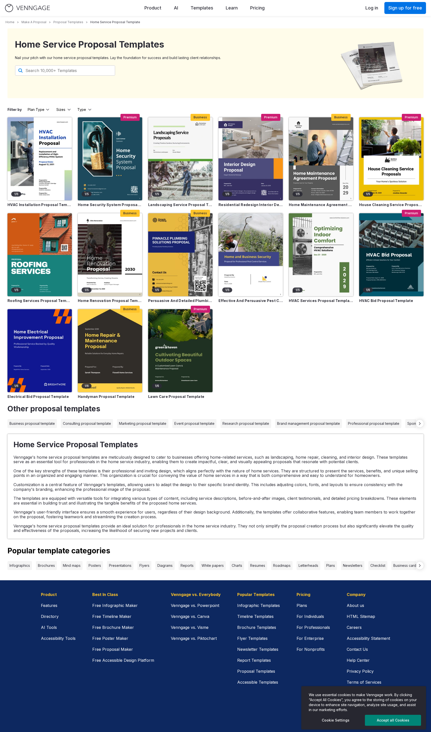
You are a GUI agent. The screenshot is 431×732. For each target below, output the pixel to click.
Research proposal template (245, 423)
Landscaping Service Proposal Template (180, 205)
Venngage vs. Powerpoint (195, 605)
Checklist (377, 565)
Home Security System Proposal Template (110, 205)
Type (81, 109)
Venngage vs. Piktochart (194, 638)
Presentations (120, 565)
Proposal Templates (68, 22)
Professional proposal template (373, 423)
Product (152, 7)
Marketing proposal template (142, 423)
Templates (202, 7)
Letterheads (308, 565)
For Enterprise (310, 638)
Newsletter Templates (257, 649)
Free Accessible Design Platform (123, 660)
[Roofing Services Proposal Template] (39, 254)
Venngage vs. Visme (190, 627)
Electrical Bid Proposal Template (38, 396)
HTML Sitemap (361, 616)
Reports (187, 565)
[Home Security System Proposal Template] (110, 158)
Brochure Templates (256, 627)
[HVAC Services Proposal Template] (321, 254)
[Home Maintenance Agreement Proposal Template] (321, 158)
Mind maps (72, 565)
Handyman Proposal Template (106, 396)
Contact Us (357, 649)
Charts (237, 565)
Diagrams (165, 565)
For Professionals (313, 627)
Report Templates (254, 660)
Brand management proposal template (308, 423)
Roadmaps (282, 565)
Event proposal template (194, 423)
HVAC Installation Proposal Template (39, 205)
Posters (95, 565)
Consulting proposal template (87, 423)
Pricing (257, 7)
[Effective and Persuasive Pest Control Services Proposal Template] (250, 254)
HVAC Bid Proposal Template (386, 300)
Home (9, 22)
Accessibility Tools (58, 638)
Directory (50, 616)
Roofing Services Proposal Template (39, 300)
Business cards (405, 565)
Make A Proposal (33, 22)
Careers (354, 627)
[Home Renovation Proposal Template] (110, 254)
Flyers (144, 565)
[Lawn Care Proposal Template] (180, 350)
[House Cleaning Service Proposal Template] (391, 158)
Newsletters (352, 565)
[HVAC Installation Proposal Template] (39, 158)
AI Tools (49, 627)
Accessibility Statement (368, 638)
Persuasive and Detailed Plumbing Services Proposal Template (180, 300)
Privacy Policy (360, 671)
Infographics (19, 565)
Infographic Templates (258, 605)
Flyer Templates (252, 638)
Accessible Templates (257, 682)
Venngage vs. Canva (190, 616)
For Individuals (310, 616)
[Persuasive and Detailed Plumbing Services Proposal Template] (180, 254)
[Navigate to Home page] (27, 8)
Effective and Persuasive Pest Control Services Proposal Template (250, 300)
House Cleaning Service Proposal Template (391, 205)
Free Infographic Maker (115, 605)
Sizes (60, 109)
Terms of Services (364, 682)
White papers (213, 565)
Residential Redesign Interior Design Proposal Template (250, 205)
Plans (330, 565)
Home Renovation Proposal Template (110, 300)
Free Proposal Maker (112, 649)
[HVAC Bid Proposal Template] (391, 254)
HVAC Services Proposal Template (321, 300)
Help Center (358, 660)
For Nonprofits (311, 649)
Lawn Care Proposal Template (176, 396)
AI (176, 7)
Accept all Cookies (393, 720)
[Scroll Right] (420, 423)
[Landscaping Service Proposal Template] (180, 158)
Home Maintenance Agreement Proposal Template (321, 205)
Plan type (36, 109)
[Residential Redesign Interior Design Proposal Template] (250, 158)
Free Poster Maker (110, 638)
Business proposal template (32, 423)
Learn (232, 7)
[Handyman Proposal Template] (110, 350)
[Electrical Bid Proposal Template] (39, 350)
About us (355, 605)
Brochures (46, 565)
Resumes (257, 565)
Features (49, 605)
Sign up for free (405, 7)
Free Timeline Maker (111, 616)
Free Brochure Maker (113, 627)
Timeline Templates (255, 616)
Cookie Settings (335, 720)
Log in (371, 7)
